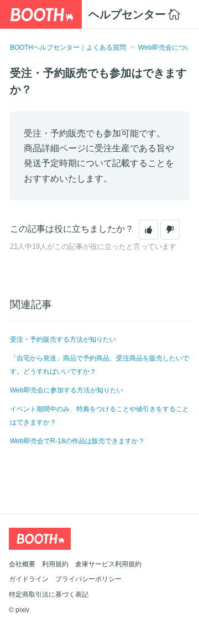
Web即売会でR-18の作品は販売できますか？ (77, 441)
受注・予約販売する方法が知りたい (63, 339)
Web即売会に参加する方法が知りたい (66, 390)
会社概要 (22, 564)
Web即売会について (168, 47)
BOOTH (41, 14)
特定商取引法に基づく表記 (48, 594)
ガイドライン (29, 579)
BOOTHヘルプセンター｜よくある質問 (68, 47)
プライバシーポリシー (88, 579)
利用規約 (55, 564)
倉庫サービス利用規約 (108, 564)
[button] (148, 230)
